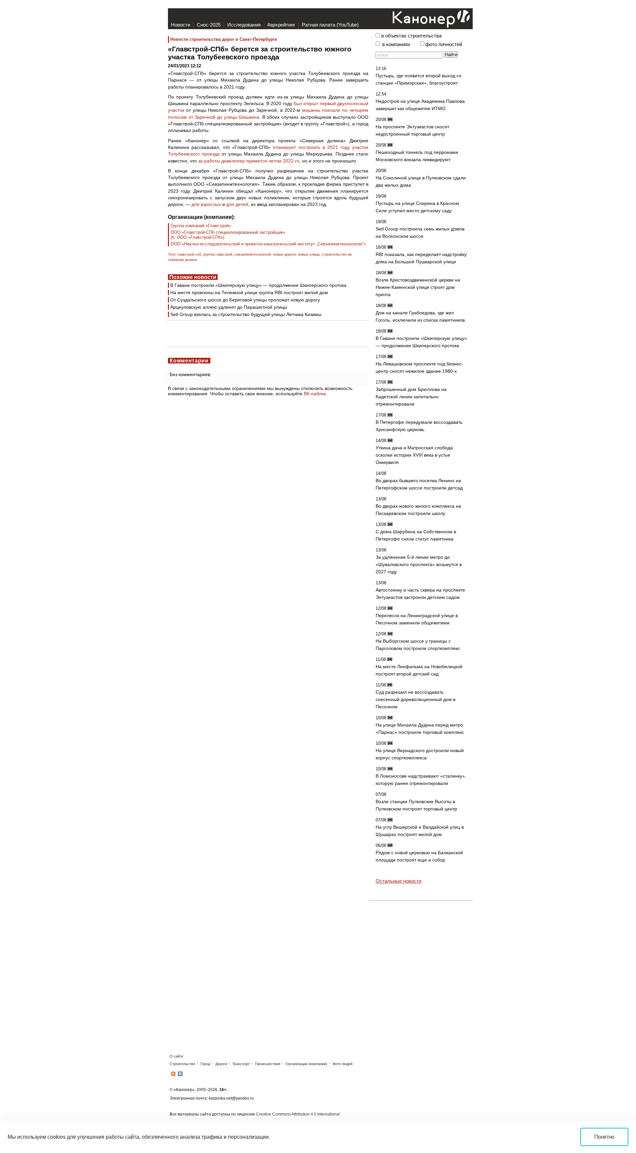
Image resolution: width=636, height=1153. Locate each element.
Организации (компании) (306, 1064)
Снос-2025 (209, 25)
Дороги (221, 1064)
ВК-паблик (315, 393)
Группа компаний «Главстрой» (201, 225)
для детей (237, 204)
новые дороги (284, 254)
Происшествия (267, 1064)
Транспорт (241, 1064)
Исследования (244, 25)
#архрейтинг (281, 25)
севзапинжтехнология (252, 254)
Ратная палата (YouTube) (330, 25)
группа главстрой (217, 254)
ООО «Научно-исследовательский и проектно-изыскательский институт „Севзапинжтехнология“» (268, 243)
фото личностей (443, 44)
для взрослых (206, 204)
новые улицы (309, 254)
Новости (180, 25)
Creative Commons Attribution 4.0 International (298, 1114)
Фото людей (342, 1064)
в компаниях (396, 44)
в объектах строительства (411, 35)
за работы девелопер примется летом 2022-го (248, 160)
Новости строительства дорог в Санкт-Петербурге (223, 39)
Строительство (182, 1064)
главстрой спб (189, 254)
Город (205, 1064)
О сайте (176, 1056)
